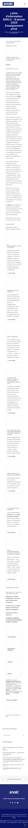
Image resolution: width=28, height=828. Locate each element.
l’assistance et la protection (13, 681)
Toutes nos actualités (14, 779)
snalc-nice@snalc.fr (23, 822)
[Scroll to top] (25, 825)
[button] (24, 4)
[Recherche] (14, 735)
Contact (8, 64)
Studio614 (19, 816)
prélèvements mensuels (11, 649)
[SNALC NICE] (8, 4)
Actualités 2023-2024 (18, 32)
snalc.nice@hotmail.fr (12, 822)
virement (10, 662)
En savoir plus (11, 532)
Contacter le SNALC (11, 700)
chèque (10, 673)
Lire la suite (12, 273)
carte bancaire (12, 637)
